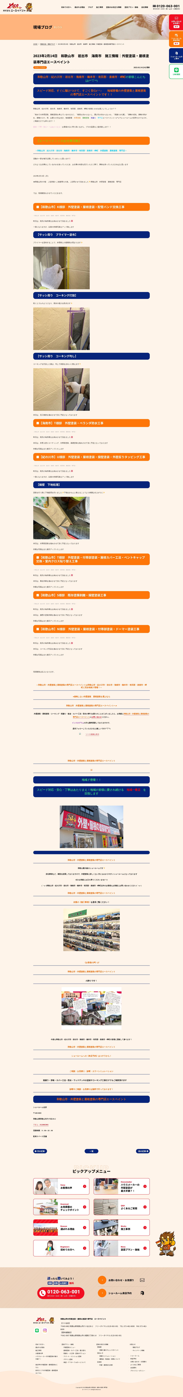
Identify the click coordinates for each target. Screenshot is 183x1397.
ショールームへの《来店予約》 (84, 1056)
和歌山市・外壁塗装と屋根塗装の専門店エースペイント (91, 761)
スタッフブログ (40, 67)
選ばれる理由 (80, 7)
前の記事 (142, 1151)
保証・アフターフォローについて (75, 1362)
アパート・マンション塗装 (72, 1356)
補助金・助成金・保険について (109, 1359)
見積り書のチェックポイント (109, 1350)
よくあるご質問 (135, 1365)
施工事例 (99, 7)
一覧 (91, 1151)
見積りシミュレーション (107, 1356)
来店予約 (133, 1359)
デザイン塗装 (68, 1359)
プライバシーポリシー (137, 1371)
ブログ (90, 7)
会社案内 (133, 1368)
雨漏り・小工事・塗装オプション (75, 1353)
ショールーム (134, 1356)
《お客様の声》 (90, 962)
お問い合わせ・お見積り (138, 1362)
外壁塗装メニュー (69, 1347)
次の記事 (41, 1151)
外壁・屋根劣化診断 (106, 1365)
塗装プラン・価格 (67, 1344)
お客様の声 (39, 1353)
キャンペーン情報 (138, 1350)
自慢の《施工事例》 (82, 902)
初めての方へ (66, 7)
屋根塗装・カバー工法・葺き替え (75, 1350)
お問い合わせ (97, 717)
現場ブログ (136, 1347)
